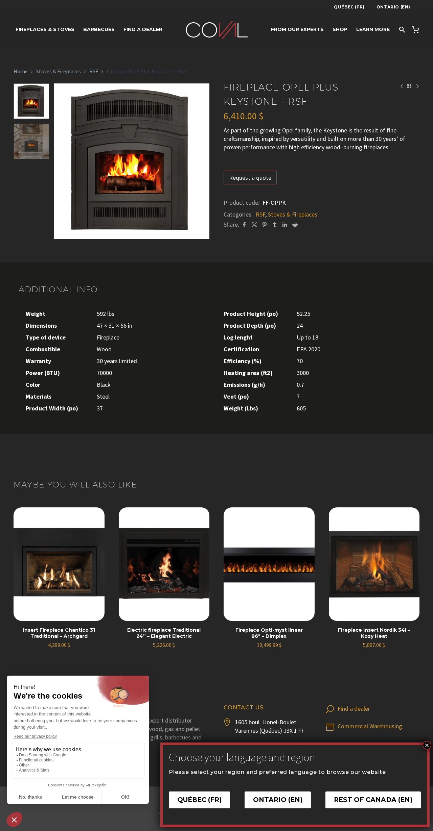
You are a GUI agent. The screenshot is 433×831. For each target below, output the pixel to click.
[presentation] (62, 161)
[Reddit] (295, 224)
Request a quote (250, 177)
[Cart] (417, 29)
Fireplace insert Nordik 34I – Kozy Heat (374, 633)
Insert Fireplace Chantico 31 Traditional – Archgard (59, 633)
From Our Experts (297, 29)
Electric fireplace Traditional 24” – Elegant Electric (164, 633)
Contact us (244, 707)
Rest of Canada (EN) (373, 800)
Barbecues (99, 29)
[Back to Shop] (409, 86)
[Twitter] (254, 224)
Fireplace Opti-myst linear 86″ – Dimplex (269, 633)
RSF (93, 71)
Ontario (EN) (393, 6)
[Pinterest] (264, 224)
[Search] (401, 29)
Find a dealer (142, 29)
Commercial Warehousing (370, 726)
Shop (340, 29)
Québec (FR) (349, 6)
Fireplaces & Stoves (45, 29)
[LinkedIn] (285, 224)
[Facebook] (244, 224)
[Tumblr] (275, 224)
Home (21, 71)
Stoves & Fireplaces (58, 71)
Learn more (373, 29)
